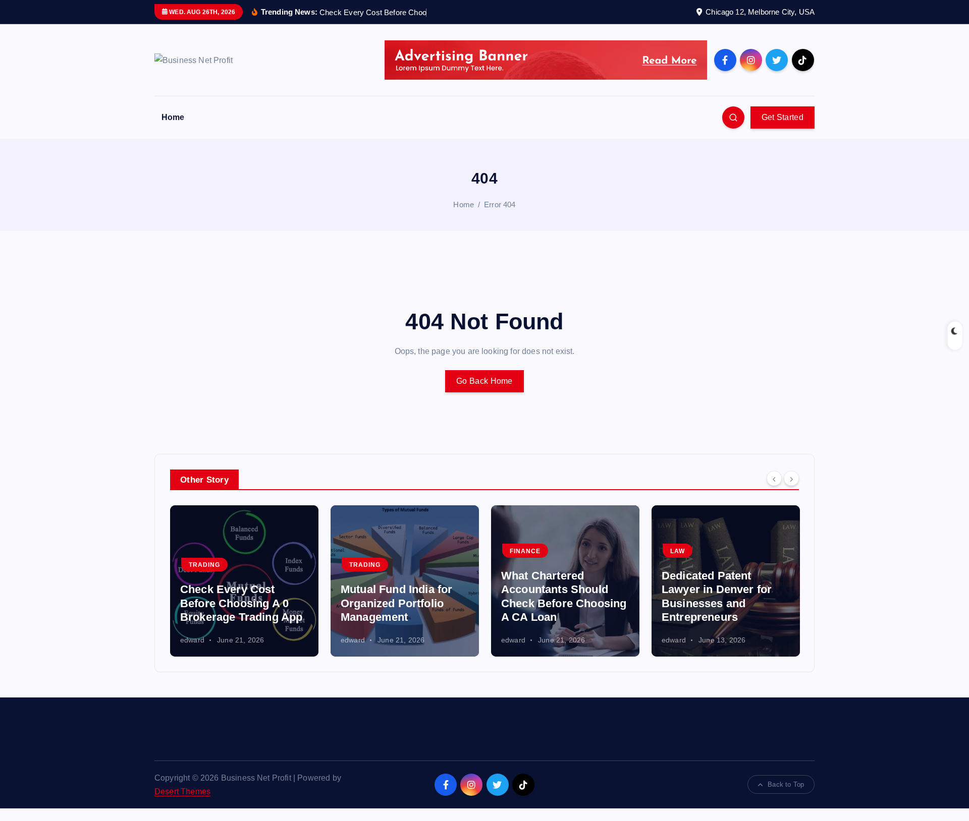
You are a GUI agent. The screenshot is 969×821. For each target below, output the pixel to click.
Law (517, 551)
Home (173, 117)
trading (204, 564)
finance (364, 551)
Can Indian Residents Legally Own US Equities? (718, 603)
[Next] (791, 478)
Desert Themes (182, 791)
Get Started (782, 117)
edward (192, 640)
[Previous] (774, 478)
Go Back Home (484, 381)
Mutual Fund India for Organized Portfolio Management (236, 603)
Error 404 (499, 204)
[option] (244, 581)
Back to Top (786, 784)
